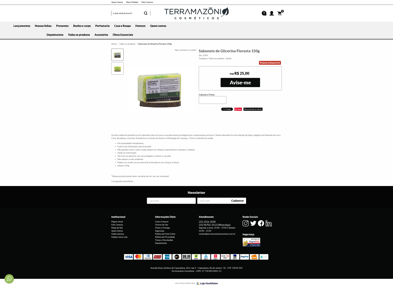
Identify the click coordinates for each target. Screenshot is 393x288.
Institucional (118, 216)
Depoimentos (55, 34)
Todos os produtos (79, 34)
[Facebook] (261, 223)
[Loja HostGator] (206, 283)
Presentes (62, 25)
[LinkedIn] (269, 223)
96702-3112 (214, 224)
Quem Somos (117, 2)
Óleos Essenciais (123, 34)
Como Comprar (162, 222)
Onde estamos (117, 234)
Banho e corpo (82, 25)
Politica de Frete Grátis (165, 234)
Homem (140, 25)
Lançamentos (22, 25)
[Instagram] (246, 223)
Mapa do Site (117, 228)
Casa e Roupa (122, 25)
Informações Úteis (165, 216)
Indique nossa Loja (119, 237)
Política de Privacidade (165, 237)
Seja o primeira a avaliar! (185, 50)
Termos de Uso (161, 225)
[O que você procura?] (145, 13)
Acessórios (101, 34)
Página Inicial (117, 222)
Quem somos (158, 25)
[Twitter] (253, 223)
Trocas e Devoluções (164, 240)
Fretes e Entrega (162, 228)
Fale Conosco (147, 2)
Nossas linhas (43, 25)
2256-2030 (207, 221)
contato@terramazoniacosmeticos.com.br (217, 234)
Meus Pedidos (132, 2)
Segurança (159, 231)
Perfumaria (102, 25)
